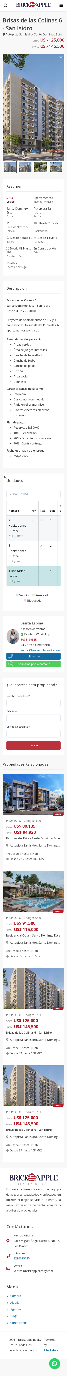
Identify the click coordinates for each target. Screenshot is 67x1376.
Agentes (15, 1309)
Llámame (34, 656)
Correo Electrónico (18, 726)
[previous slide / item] (5, 107)
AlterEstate (51, 1350)
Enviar (34, 745)
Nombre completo (18, 696)
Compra (15, 1296)
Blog (13, 1316)
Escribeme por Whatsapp (33, 664)
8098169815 (29, 640)
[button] (10, 167)
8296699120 (22, 1258)
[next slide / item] (61, 107)
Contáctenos (18, 1323)
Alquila (14, 1303)
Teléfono (12, 711)
